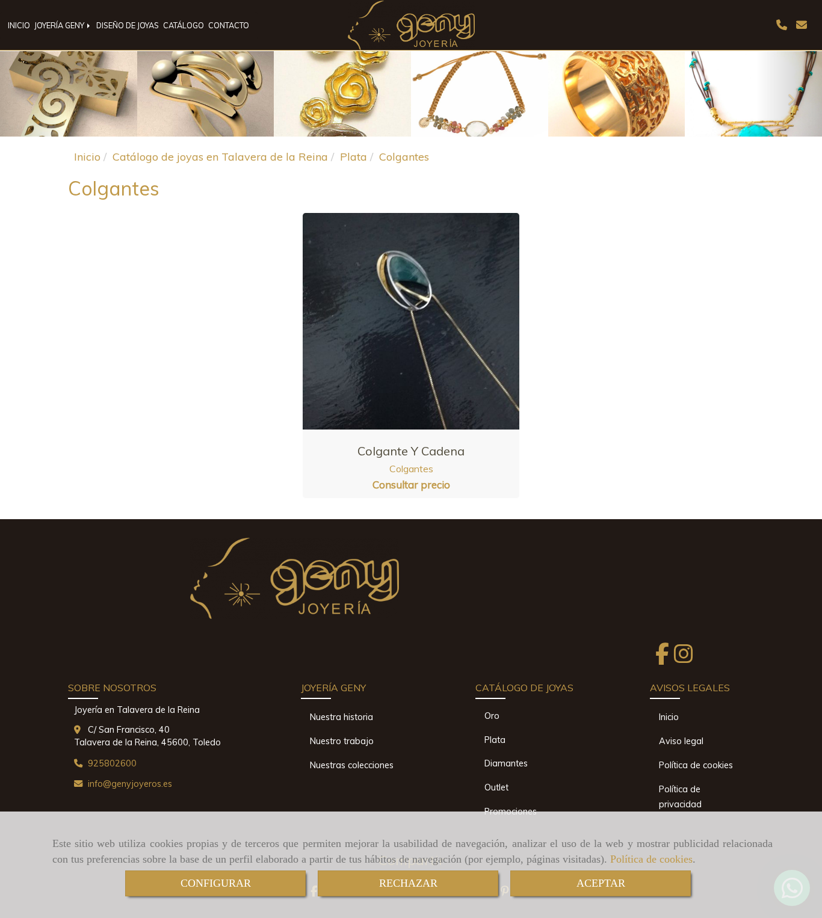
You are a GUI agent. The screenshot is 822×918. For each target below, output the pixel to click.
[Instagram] (683, 658)
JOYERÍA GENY (60, 25)
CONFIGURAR (216, 883)
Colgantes (411, 469)
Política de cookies (651, 859)
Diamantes (506, 763)
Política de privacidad (680, 797)
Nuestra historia (341, 717)
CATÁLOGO (183, 25)
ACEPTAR (600, 883)
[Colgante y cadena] (411, 321)
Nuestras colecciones (352, 765)
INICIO (19, 25)
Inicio (669, 717)
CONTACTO (228, 25)
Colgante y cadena (411, 450)
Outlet (496, 787)
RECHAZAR (408, 883)
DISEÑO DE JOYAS (127, 25)
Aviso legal (681, 741)
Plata (494, 740)
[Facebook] (662, 658)
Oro (491, 715)
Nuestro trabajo (342, 741)
